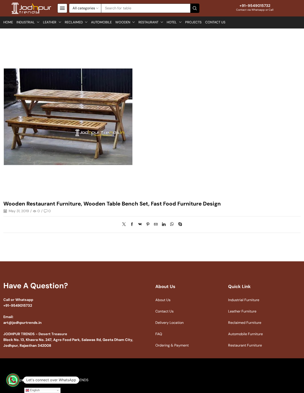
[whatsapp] (172, 225)
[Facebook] (132, 225)
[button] (62, 8)
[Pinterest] (148, 225)
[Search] (194, 8)
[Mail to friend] (156, 225)
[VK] (140, 225)
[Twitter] (125, 225)
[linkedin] (164, 225)
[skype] (179, 225)
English (34, 390)
